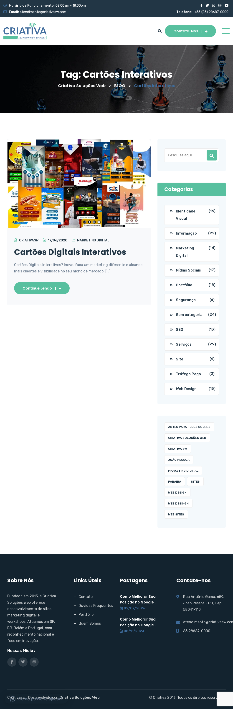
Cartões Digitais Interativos (70, 252)
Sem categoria (189, 315)
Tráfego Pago (188, 374)
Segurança (186, 300)
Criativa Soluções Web (187, 438)
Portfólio (184, 285)
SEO (179, 329)
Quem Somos (90, 623)
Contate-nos (185, 31)
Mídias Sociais (188, 270)
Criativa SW (177, 448)
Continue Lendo (37, 288)
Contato (86, 597)
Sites (195, 481)
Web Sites (176, 514)
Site (179, 359)
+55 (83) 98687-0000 (211, 12)
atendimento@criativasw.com (43, 12)
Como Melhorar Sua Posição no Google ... (138, 599)
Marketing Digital (93, 240)
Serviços (184, 344)
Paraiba (174, 481)
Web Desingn (178, 503)
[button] (36, 699)
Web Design (186, 389)
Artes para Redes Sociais (189, 427)
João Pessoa (179, 459)
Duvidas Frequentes (96, 605)
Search (212, 155)
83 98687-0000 (196, 631)
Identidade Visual (185, 215)
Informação (186, 233)
